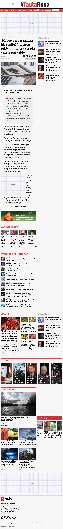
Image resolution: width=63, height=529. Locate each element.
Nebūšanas (38, 10)
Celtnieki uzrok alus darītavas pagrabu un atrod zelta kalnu (24, 343)
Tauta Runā (6, 37)
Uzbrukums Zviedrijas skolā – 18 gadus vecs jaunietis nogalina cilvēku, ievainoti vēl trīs (9, 463)
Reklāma (7, 523)
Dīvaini (29, 10)
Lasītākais (43, 38)
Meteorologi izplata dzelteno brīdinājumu (15, 418)
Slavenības (9, 10)
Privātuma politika (16, 523)
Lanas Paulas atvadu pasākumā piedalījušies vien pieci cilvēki (19, 269)
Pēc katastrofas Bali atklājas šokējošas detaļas (20, 279)
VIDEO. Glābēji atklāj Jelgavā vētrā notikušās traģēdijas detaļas (9, 442)
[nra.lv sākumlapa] (14, 4)
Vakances (45, 523)
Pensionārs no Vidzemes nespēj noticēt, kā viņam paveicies (19, 274)
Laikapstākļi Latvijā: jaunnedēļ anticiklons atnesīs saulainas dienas (27, 442)
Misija (11, 523)
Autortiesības (33, 523)
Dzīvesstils (20, 10)
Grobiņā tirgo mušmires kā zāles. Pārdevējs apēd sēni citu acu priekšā (32, 345)
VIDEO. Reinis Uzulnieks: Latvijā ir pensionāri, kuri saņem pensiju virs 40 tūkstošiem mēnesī (53, 68)
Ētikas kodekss (39, 523)
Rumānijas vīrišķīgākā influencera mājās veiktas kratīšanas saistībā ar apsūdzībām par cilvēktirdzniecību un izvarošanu (20, 295)
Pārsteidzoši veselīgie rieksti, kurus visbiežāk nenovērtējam (20, 259)
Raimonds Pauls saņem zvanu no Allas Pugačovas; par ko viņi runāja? (18, 284)
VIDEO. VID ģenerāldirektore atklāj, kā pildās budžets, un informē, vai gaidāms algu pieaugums (15, 242)
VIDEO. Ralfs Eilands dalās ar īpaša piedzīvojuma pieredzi (16, 264)
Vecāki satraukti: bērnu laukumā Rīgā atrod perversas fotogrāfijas (32, 327)
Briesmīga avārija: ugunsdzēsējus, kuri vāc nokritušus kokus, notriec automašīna (53, 60)
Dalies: (12, 206)
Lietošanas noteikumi (25, 523)
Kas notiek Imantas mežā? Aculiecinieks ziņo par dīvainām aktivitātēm (25, 327)
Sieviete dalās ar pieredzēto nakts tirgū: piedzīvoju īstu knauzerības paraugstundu (52, 77)
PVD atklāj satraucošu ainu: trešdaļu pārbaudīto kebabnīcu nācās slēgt (22, 241)
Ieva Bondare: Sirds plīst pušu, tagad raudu (19, 289)
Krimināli (49, 10)
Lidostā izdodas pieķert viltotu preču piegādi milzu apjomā (3, 241)
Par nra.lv (3, 523)
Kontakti (49, 523)
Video (4, 360)
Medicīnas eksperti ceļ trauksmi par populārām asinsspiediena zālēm (53, 43)
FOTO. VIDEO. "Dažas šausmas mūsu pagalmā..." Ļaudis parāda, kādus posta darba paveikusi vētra (26, 464)
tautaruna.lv (3, 56)
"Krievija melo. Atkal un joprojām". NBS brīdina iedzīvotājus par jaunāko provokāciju (20, 300)
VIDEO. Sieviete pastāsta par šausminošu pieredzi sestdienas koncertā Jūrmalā (53, 52)
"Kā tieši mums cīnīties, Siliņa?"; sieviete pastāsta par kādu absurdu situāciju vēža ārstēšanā (19, 306)
